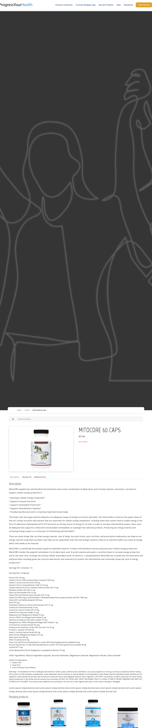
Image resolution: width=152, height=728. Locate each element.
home (19, 410)
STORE (27, 410)
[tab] (14, 477)
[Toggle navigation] (10, 10)
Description (14, 477)
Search (13, 419)
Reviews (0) (26, 477)
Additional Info (40, 477)
